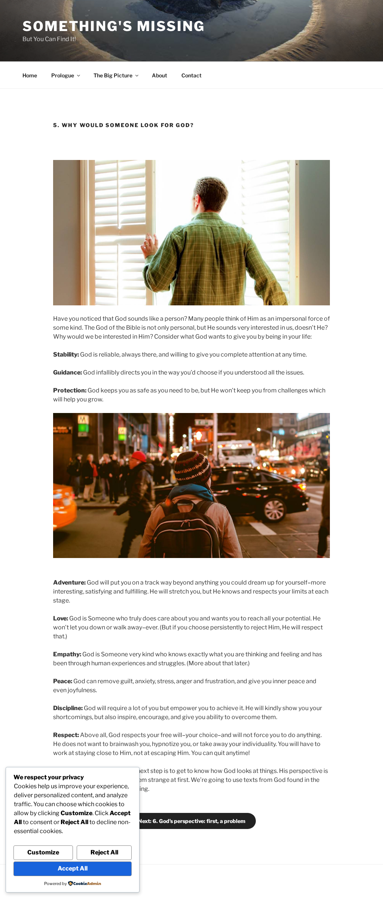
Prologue (62, 75)
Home (29, 75)
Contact (191, 75)
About (159, 75)
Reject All (104, 852)
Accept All (73, 868)
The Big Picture (113, 75)
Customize (43, 852)
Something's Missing (113, 26)
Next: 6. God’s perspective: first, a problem (191, 821)
